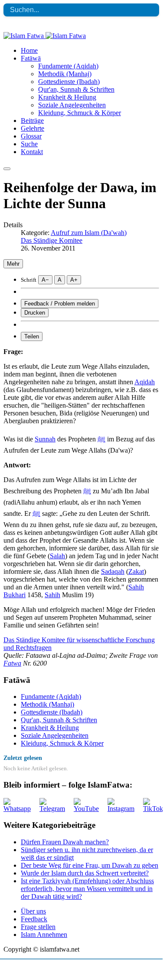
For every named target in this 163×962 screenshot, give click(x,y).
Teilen (31, 336)
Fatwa (12, 663)
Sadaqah (112, 571)
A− (45, 280)
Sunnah (45, 439)
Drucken (34, 312)
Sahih (136, 587)
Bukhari (14, 594)
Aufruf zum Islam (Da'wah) (89, 232)
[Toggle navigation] (6, 168)
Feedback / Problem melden (59, 303)
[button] (31, 58)
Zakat (136, 571)
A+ (74, 280)
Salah (57, 556)
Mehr (13, 264)
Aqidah (144, 382)
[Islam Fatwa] (44, 35)
